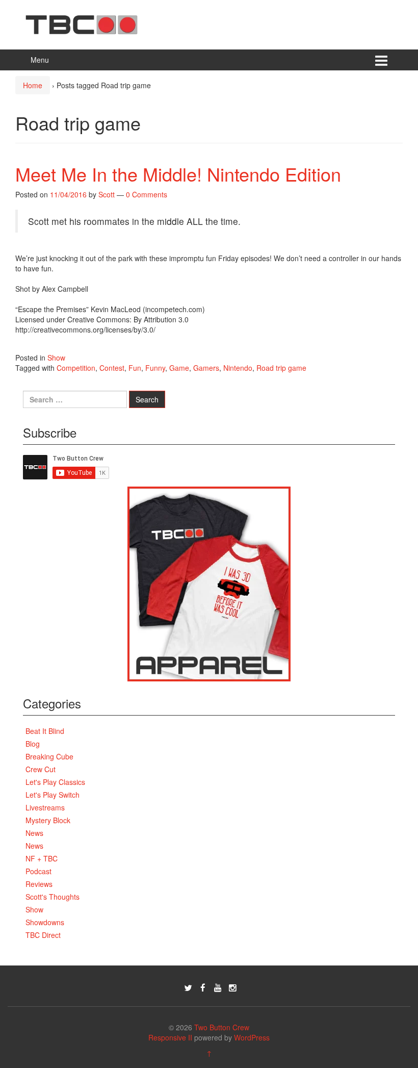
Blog (32, 744)
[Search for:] (75, 399)
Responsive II (170, 1037)
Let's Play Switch (52, 795)
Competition (76, 368)
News (34, 833)
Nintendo (237, 368)
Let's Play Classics (55, 782)
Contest (111, 368)
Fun (134, 368)
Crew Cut (40, 769)
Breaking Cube (49, 756)
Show (56, 357)
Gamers (206, 368)
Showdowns (44, 922)
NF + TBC (41, 858)
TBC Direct (43, 935)
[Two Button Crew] (81, 23)
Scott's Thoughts (52, 897)
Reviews (39, 884)
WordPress (252, 1037)
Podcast (38, 871)
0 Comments (146, 194)
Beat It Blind (44, 731)
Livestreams (45, 807)
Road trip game (281, 368)
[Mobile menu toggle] (381, 59)
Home (32, 85)
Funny (155, 368)
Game (179, 368)
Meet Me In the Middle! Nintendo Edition (178, 174)
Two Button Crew (221, 1027)
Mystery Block (47, 820)
